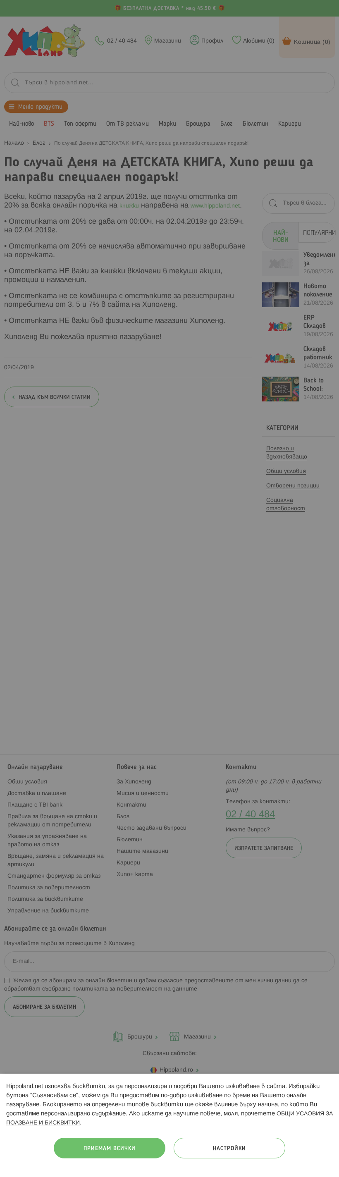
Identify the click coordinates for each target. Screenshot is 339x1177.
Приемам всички (110, 1148)
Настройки (229, 1148)
